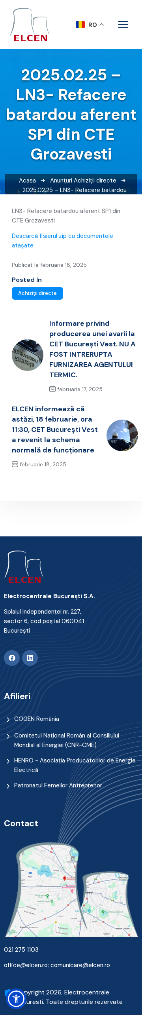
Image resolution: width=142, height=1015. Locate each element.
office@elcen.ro (26, 965)
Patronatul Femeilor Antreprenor (58, 785)
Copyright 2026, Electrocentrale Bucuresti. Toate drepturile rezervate (69, 997)
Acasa (27, 180)
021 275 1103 (21, 950)
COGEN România (36, 719)
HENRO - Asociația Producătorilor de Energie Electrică (75, 765)
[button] (16, 998)
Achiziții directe (95, 180)
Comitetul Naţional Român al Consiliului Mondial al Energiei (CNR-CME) (66, 740)
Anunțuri (61, 180)
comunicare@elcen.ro (80, 965)
